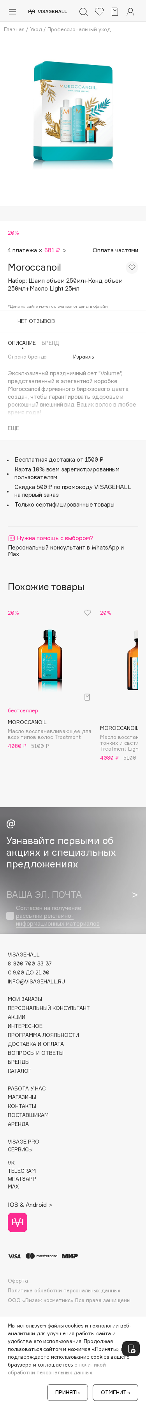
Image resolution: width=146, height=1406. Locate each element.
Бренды (19, 1062)
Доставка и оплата (36, 1044)
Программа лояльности (43, 1035)
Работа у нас (27, 1089)
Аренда (18, 1124)
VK (11, 1163)
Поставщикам (28, 1115)
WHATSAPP (22, 1179)
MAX (13, 1187)
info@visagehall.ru (36, 982)
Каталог (20, 1071)
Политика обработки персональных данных (64, 1291)
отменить (115, 1392)
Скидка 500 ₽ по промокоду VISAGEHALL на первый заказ (72, 490)
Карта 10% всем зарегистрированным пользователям (67, 473)
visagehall (24, 955)
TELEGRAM (22, 1171)
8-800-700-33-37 (30, 964)
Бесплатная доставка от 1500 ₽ (59, 459)
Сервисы (20, 1150)
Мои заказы (25, 999)
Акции (16, 1017)
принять (67, 1392)
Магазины (22, 1097)
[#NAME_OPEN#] (131, 1348)
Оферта (18, 1281)
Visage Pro (23, 1142)
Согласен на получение (58, 915)
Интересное (25, 1026)
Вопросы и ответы (35, 1053)
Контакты (22, 1106)
